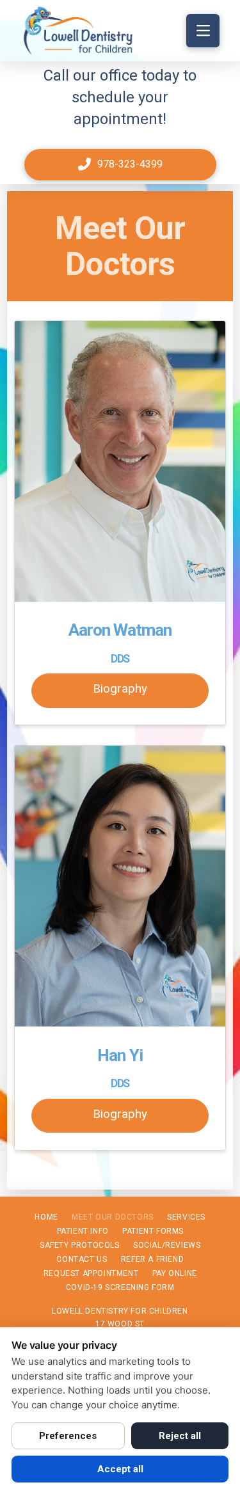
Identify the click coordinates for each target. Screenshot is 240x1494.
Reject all (180, 1436)
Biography (120, 688)
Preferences (68, 1436)
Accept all (120, 1469)
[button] (203, 30)
